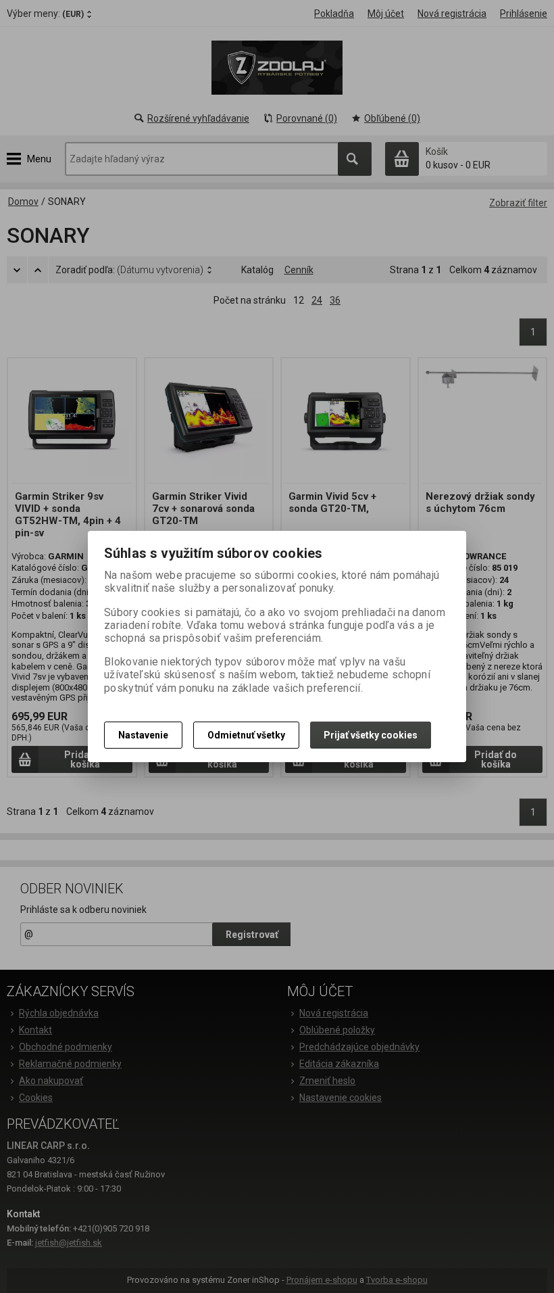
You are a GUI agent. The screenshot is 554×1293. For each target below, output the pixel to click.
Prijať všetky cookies (371, 735)
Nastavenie (143, 735)
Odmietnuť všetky (246, 735)
